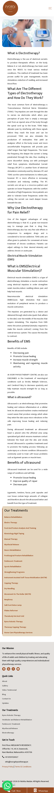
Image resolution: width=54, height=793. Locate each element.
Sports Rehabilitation (12, 566)
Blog (4, 694)
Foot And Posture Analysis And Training (20, 528)
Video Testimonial (9, 690)
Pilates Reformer (11, 610)
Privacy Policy (7, 766)
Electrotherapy (8, 732)
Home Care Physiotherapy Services (18, 632)
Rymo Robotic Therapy (13, 621)
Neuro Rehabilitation (12, 550)
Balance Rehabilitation (13, 517)
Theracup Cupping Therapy (15, 627)
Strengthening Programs (14, 572)
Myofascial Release (10, 728)
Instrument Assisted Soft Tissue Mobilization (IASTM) (25, 577)
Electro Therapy (10, 522)
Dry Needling (9, 588)
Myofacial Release (11, 544)
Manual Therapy (10, 539)
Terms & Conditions (23, 766)
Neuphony (8, 599)
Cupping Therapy (11, 583)
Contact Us (6, 698)
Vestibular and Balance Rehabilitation (17, 719)
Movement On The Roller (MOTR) (17, 594)
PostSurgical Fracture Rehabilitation (18, 555)
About (4, 681)
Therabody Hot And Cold (14, 616)
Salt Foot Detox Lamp (13, 605)
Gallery (5, 685)
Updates (5, 703)
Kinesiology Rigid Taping (14, 533)
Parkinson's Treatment (13, 561)
